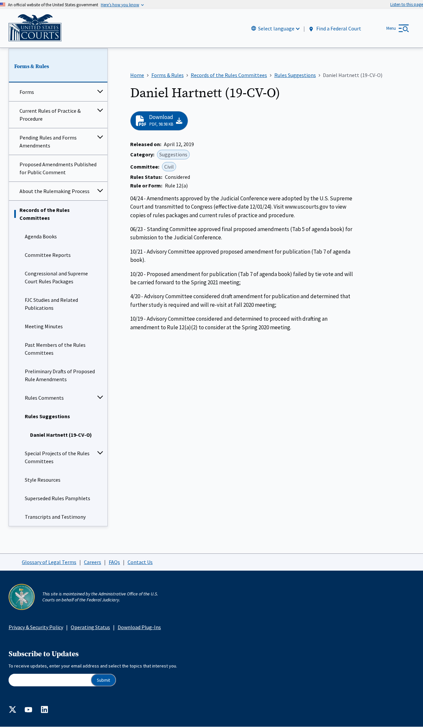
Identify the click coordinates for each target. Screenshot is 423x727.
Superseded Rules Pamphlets (57, 498)
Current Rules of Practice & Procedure (50, 114)
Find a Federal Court (338, 28)
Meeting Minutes (44, 326)
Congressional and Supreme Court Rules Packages (56, 277)
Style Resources (42, 479)
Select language (276, 28)
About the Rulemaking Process (54, 191)
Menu (391, 28)
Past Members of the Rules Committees (55, 349)
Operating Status (90, 627)
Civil (169, 166)
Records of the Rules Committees (44, 214)
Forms (26, 92)
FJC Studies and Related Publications (51, 304)
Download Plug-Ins (139, 627)
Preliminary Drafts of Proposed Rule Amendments (60, 375)
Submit (103, 680)
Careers (92, 562)
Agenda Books (41, 236)
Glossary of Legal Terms (49, 562)
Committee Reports (48, 255)
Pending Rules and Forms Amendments (48, 141)
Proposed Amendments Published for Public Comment (57, 168)
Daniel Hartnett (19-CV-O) (61, 434)
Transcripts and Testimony (55, 516)
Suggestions (173, 154)
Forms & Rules (31, 66)
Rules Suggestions (47, 416)
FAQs (114, 562)
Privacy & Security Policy (36, 627)
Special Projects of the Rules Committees (57, 457)
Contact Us (140, 562)
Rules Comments (44, 397)
